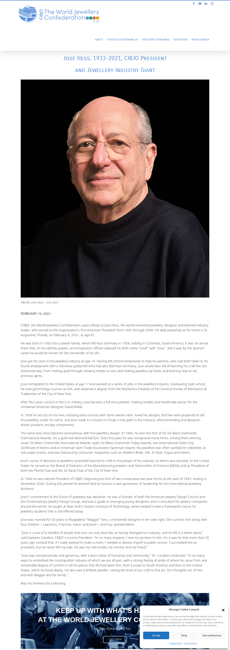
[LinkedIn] (206, 3)
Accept (156, 635)
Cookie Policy (175, 643)
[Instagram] (212, 3)
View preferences (211, 635)
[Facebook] (193, 3)
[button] (223, 610)
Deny (184, 635)
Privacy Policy (190, 643)
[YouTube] (200, 3)
